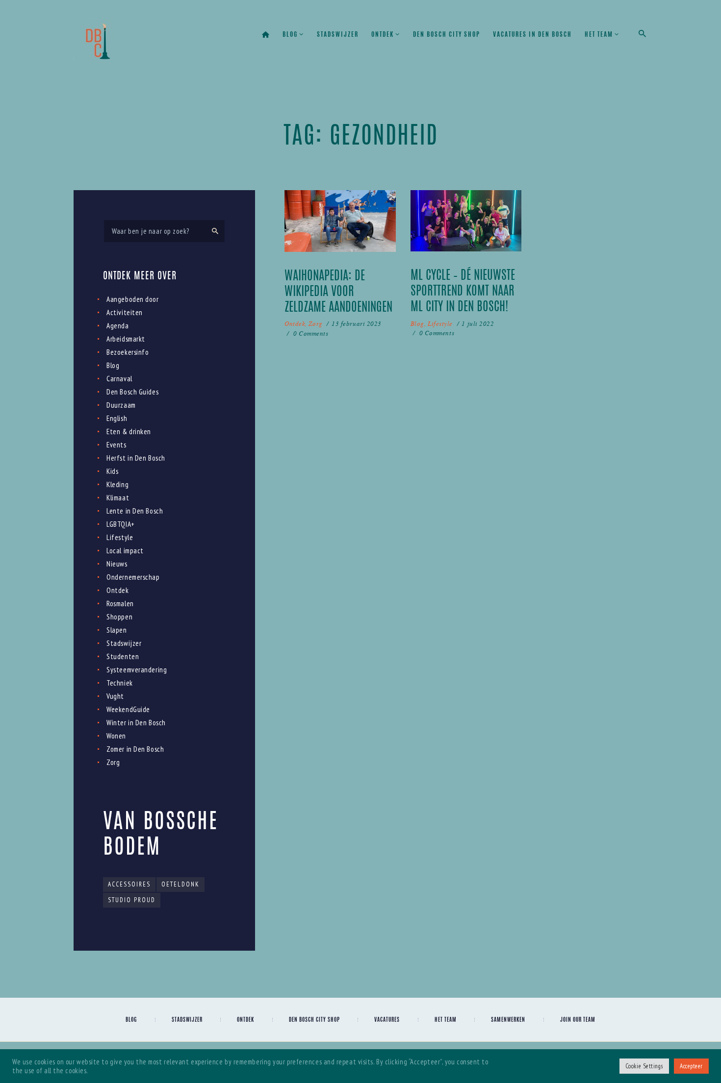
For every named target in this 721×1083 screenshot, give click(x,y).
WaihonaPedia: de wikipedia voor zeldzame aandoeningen (338, 292)
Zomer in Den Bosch (135, 749)
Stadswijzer (123, 643)
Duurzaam (120, 405)
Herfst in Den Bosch (135, 458)
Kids (112, 471)
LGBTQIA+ (120, 524)
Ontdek (294, 323)
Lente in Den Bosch (134, 511)
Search (214, 231)
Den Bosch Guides (132, 391)
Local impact (125, 550)
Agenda (117, 325)
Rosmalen (119, 603)
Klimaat (117, 497)
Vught (115, 696)
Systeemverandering (136, 669)
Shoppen (119, 616)
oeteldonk (180, 884)
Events (116, 444)
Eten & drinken (128, 431)
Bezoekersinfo (127, 352)
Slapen (116, 630)
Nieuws (116, 563)
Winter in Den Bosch (135, 722)
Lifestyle (440, 323)
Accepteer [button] (691, 1066)
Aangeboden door (132, 299)
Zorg (315, 323)
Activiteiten (124, 312)
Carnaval (119, 378)
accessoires (129, 884)
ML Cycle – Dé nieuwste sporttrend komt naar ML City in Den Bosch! (463, 292)
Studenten (122, 656)
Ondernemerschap (132, 577)
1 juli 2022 (478, 323)
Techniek (119, 683)
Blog (417, 323)
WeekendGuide (128, 709)
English (116, 418)
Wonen (116, 735)
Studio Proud (131, 900)
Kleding (117, 484)
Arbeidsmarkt (125, 339)
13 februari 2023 (357, 323)
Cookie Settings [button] (644, 1066)
